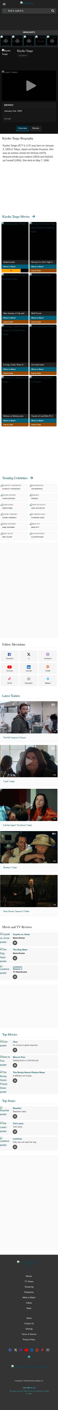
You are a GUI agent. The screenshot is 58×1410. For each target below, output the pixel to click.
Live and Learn (37, 365)
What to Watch (29, 1297)
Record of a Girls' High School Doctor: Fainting (44, 262)
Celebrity (22, 55)
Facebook (9, 658)
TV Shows (29, 1281)
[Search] (53, 10)
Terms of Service (29, 1334)
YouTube (9, 671)
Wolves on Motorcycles (13, 416)
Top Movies (9, 1034)
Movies (29, 1276)
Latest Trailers (11, 695)
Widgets (48, 683)
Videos (29, 1303)
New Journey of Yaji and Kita (15, 313)
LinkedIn (29, 671)
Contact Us (29, 1323)
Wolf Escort (36, 313)
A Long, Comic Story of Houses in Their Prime (16, 365)
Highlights (29, 32)
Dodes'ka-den (9, 262)
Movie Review (19, 938)
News (29, 1308)
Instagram (47, 658)
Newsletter (29, 683)
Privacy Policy (29, 1339)
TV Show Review (20, 972)
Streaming (29, 1287)
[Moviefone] (29, 4)
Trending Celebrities (15, 478)
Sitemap (29, 1329)
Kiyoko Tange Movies (16, 216)
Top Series (8, 1101)
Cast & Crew (36, 271)
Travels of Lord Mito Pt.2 (42, 416)
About (29, 1318)
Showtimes (29, 1292)
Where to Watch (9, 267)
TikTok (9, 683)
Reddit (48, 671)
